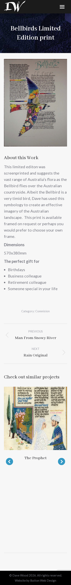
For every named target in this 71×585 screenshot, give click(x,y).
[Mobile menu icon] (62, 7)
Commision (42, 311)
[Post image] (35, 418)
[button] (9, 461)
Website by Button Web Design (35, 580)
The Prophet (35, 458)
